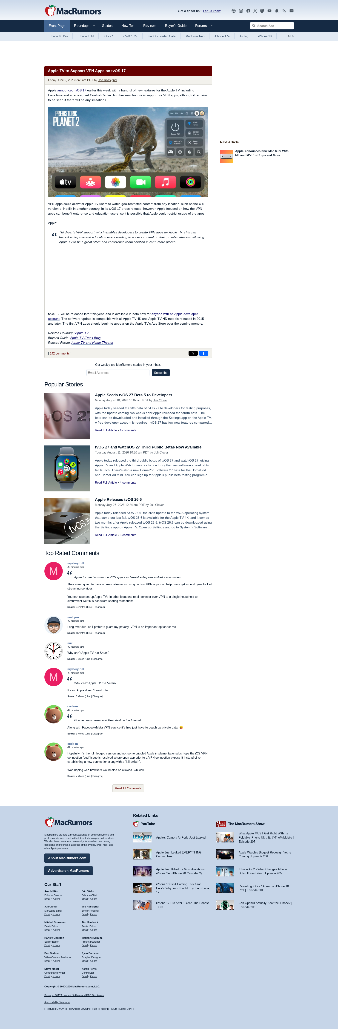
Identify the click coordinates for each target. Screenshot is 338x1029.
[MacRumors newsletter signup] (291, 11)
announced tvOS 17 (71, 90)
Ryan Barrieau (90, 953)
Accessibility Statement (57, 1002)
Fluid (94, 1008)
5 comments (128, 535)
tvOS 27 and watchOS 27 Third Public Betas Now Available (148, 447)
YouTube (148, 824)
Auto (114, 1008)
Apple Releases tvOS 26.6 (118, 499)
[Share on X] (193, 353)
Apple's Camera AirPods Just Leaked (181, 837)
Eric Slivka (88, 891)
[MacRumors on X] (255, 11)
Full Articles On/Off (78, 1008)
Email (47, 898)
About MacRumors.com (67, 858)
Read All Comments (128, 788)
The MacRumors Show (246, 824)
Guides (107, 26)
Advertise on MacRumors (68, 871)
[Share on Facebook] (203, 353)
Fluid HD (104, 1008)
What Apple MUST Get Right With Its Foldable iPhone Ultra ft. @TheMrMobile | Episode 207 (266, 837)
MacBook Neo (195, 36)
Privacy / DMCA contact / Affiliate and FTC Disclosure (74, 995)
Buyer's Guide (175, 26)
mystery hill (75, 563)
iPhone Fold (86, 36)
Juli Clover (160, 400)
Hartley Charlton (54, 937)
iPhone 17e (222, 36)
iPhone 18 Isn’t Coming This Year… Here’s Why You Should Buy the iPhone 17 (182, 888)
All (291, 36)
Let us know (212, 11)
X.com (56, 898)
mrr (69, 643)
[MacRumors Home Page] (73, 11)
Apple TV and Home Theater (92, 342)
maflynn (73, 617)
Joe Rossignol (107, 80)
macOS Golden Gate (161, 36)
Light (122, 1008)
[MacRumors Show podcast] (233, 11)
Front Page (57, 26)
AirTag (244, 36)
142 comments (60, 353)
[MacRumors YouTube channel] (269, 11)
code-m (72, 706)
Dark (129, 1008)
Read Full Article (106, 430)
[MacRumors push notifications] (277, 11)
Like (89, 607)
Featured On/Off (55, 1008)
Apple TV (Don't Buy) (85, 338)
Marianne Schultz (92, 937)
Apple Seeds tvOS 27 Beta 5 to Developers (133, 395)
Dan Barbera (51, 953)
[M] (53, 579)
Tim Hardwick (90, 922)
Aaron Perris (89, 968)
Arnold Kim (51, 891)
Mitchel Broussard (55, 922)
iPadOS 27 (130, 36)
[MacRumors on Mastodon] (262, 11)
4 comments (128, 430)
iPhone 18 (265, 36)
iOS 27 (108, 36)
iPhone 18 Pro (58, 36)
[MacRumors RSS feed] (284, 11)
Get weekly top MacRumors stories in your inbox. (128, 364)
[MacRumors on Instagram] (241, 11)
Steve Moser (51, 968)
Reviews (149, 26)
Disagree (99, 607)
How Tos (128, 26)
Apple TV (82, 333)
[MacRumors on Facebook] (248, 11)
